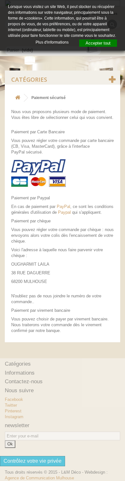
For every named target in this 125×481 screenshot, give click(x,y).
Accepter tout (98, 43)
